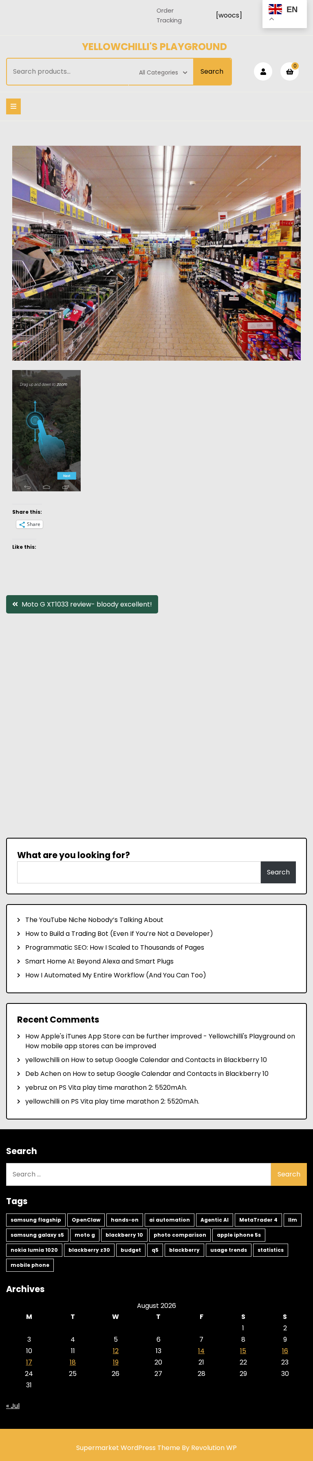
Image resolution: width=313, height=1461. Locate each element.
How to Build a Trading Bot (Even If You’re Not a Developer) (119, 933)
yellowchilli (42, 1060)
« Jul (13, 1406)
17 (29, 1362)
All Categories (158, 72)
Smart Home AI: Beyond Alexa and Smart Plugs (99, 961)
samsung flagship (36, 1219)
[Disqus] (156, 725)
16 (285, 1351)
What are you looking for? (73, 855)
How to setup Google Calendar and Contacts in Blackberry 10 (169, 1060)
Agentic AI (215, 1219)
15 (243, 1351)
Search (212, 71)
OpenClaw (86, 1219)
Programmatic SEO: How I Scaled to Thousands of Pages (114, 947)
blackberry (184, 1249)
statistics (271, 1249)
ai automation (169, 1219)
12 (116, 1351)
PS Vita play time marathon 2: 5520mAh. (123, 1087)
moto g (85, 1234)
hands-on (125, 1219)
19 (116, 1362)
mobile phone (30, 1265)
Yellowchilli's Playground (154, 46)
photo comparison (180, 1234)
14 (201, 1351)
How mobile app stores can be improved (90, 1046)
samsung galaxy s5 (37, 1234)
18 (73, 1362)
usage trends (228, 1249)
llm (292, 1219)
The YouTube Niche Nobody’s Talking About (94, 919)
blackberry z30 (89, 1249)
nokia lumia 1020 (34, 1249)
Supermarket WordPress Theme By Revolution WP (156, 1447)
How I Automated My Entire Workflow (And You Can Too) (115, 975)
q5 (155, 1249)
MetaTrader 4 (258, 1219)
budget (131, 1249)
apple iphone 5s (239, 1234)
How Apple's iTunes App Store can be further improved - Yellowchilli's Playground (155, 1036)
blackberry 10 (124, 1234)
